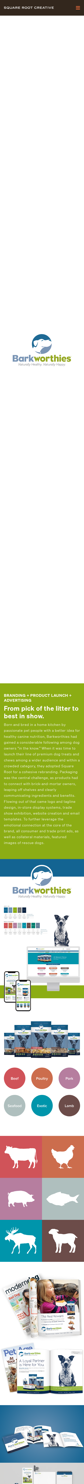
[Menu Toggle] (78, 8)
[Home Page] (33, 8)
